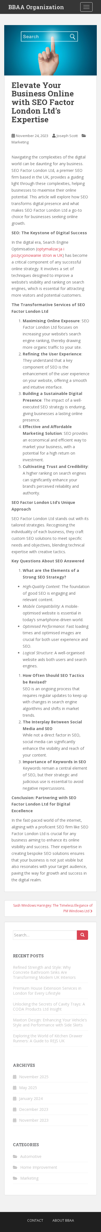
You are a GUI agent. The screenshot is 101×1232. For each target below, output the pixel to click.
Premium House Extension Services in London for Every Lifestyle (47, 990)
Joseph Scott (67, 135)
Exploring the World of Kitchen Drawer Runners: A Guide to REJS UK (47, 1038)
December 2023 (33, 1109)
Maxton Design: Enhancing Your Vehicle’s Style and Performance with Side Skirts (50, 1022)
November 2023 (34, 1120)
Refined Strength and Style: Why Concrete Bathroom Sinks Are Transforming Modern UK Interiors (44, 972)
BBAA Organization (36, 7)
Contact (35, 1220)
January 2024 (31, 1098)
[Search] (82, 935)
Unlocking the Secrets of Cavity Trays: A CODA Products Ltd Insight (49, 1006)
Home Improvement (38, 1167)
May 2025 (28, 1087)
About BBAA (63, 1220)
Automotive (31, 1156)
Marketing (20, 142)
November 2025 (34, 1076)
